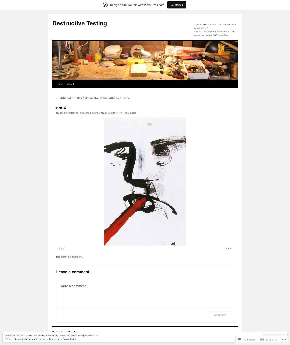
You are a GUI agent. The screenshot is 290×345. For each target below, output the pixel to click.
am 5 (228, 248)
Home (60, 84)
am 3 (62, 248)
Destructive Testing (79, 23)
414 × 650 (123, 112)
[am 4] (145, 181)
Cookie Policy (69, 338)
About (70, 84)
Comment (220, 314)
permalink (77, 256)
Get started (176, 4)
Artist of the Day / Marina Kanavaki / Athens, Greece (93, 98)
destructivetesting (69, 112)
